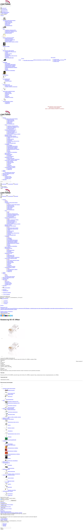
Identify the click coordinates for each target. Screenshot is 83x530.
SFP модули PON (10, 128)
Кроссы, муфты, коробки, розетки (13, 133)
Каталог (4, 117)
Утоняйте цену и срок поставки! (6, 504)
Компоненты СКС (8, 157)
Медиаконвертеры (10, 123)
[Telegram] (12, 315)
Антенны (9, 142)
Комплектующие (10, 162)
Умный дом (9, 169)
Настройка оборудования (10, 172)
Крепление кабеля (10, 132)
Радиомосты (9, 140)
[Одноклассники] (2, 315)
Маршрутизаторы (10, 119)
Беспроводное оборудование (12, 227)
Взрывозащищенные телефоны (13, 149)
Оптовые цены (5, 174)
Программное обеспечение (12, 146)
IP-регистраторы (10, 156)
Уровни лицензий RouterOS (5, 511)
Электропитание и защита (10, 167)
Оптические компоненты (12, 131)
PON (6, 124)
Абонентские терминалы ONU (13, 126)
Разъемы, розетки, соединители (13, 159)
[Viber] (7, 315)
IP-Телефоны (9, 145)
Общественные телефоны (12, 148)
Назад (6, 200)
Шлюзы (8, 151)
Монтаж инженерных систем (8, 173)
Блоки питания (10, 161)
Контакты (4, 179)
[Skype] (10, 315)
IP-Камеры (9, 155)
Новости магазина (5, 499)
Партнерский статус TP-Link (6, 508)
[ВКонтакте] (1, 315)
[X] (6, 315)
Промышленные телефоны (12, 147)
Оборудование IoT (10, 120)
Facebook (6, 300)
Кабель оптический (11, 130)
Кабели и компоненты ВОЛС (11, 129)
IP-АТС (8, 150)
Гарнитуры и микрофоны (12, 152)
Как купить (5, 175)
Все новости (2, 502)
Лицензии (9, 163)
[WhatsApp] (9, 315)
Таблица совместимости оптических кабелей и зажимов (11, 512)
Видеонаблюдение (9, 154)
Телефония (7, 144)
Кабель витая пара (10, 158)
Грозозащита (9, 168)
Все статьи (2, 510)
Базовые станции (10, 139)
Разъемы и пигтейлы (11, 166)
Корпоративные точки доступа (13, 141)
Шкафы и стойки (8, 134)
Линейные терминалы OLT (12, 125)
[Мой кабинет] (1, 185)
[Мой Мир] (4, 315)
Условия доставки (8, 177)
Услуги (4, 171)
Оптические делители (11, 127)
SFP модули (9, 122)
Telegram (5, 303)
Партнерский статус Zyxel (5, 506)
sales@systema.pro (4, 298)
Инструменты (7, 153)
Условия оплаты (8, 176)
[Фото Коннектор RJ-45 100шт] (14, 338)
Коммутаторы (10, 121)
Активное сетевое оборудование (11, 118)
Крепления (9, 165)
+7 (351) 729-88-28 (4, 13)
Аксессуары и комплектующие (11, 160)
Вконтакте (6, 302)
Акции (4, 170)
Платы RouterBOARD (11, 143)
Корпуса (8, 164)
